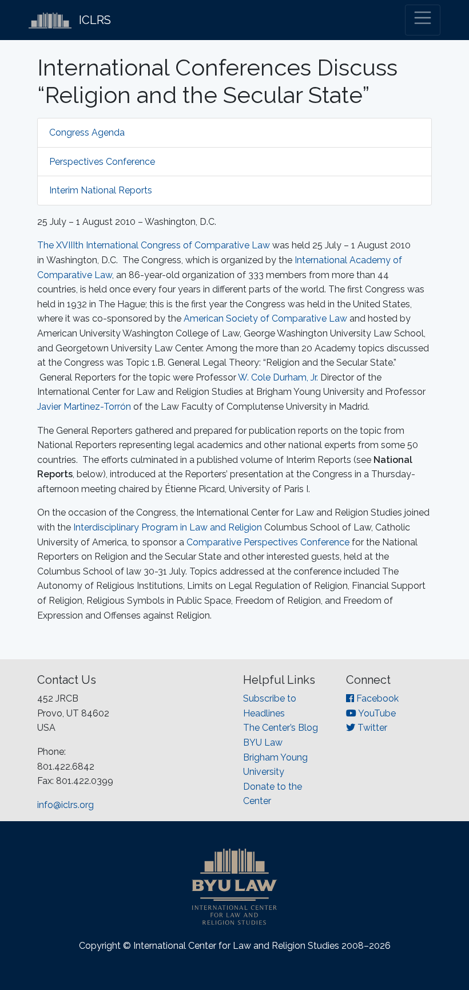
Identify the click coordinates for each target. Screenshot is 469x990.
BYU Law (263, 742)
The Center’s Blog (280, 727)
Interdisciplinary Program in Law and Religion (167, 527)
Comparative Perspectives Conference (267, 542)
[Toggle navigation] (422, 20)
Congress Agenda (87, 132)
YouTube (376, 713)
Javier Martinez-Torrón (84, 406)
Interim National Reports (100, 190)
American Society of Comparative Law (265, 318)
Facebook (376, 698)
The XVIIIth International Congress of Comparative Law (153, 245)
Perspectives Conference (102, 161)
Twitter (371, 727)
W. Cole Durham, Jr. (278, 377)
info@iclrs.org (65, 804)
